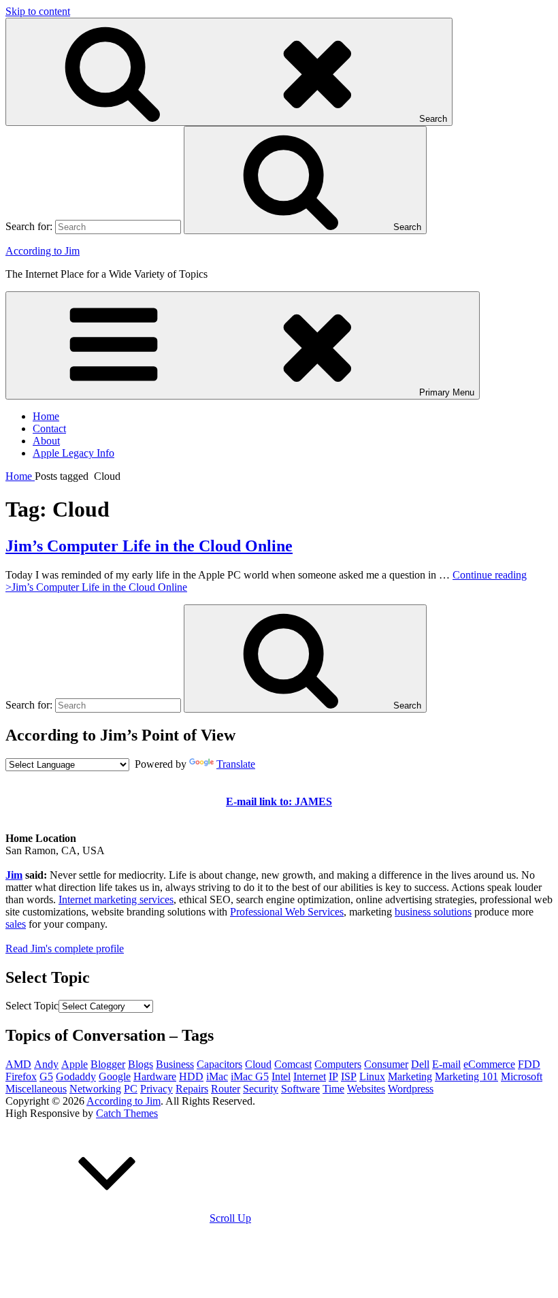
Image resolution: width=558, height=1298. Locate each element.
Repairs (192, 1088)
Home (46, 416)
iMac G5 (250, 1076)
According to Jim (42, 251)
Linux (372, 1076)
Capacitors (219, 1064)
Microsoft (521, 1076)
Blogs (140, 1064)
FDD (529, 1064)
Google (115, 1076)
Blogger (108, 1064)
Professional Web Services (287, 912)
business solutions (433, 912)
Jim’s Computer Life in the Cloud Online (149, 546)
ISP (349, 1076)
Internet (309, 1076)
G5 (46, 1076)
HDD (191, 1076)
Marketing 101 (466, 1076)
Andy (46, 1064)
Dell (420, 1064)
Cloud (258, 1064)
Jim (13, 875)
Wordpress (410, 1088)
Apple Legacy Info (73, 453)
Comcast (293, 1064)
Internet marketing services (116, 899)
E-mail (446, 1064)
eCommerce (489, 1064)
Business (175, 1064)
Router (225, 1088)
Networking (95, 1088)
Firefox (21, 1076)
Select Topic (32, 1005)
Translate (235, 764)
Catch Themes (127, 1113)
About (46, 441)
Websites (366, 1088)
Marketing (410, 1076)
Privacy (156, 1088)
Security (260, 1088)
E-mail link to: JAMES (279, 801)
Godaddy (76, 1076)
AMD (18, 1064)
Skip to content (37, 11)
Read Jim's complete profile (64, 948)
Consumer (386, 1064)
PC (130, 1088)
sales (15, 924)
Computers (337, 1064)
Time (333, 1088)
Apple (74, 1064)
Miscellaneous (36, 1088)
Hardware (154, 1076)
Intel (281, 1076)
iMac (217, 1076)
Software (300, 1088)
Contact (49, 428)
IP (333, 1076)
